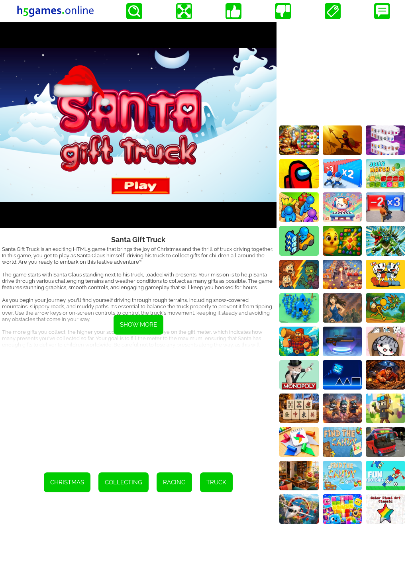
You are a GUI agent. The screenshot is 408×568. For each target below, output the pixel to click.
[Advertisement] (138, 404)
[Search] (134, 11)
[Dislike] (283, 11)
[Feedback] (382, 11)
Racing (174, 482)
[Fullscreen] (184, 11)
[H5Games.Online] (55, 11)
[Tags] (333, 11)
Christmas (67, 482)
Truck (216, 482)
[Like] (233, 11)
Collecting (123, 482)
